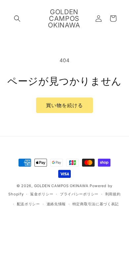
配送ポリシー (28, 204)
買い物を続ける (64, 105)
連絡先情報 (56, 204)
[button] (17, 18)
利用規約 (113, 194)
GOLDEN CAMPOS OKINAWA (61, 185)
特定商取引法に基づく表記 (95, 204)
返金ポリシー (41, 194)
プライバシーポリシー (79, 194)
